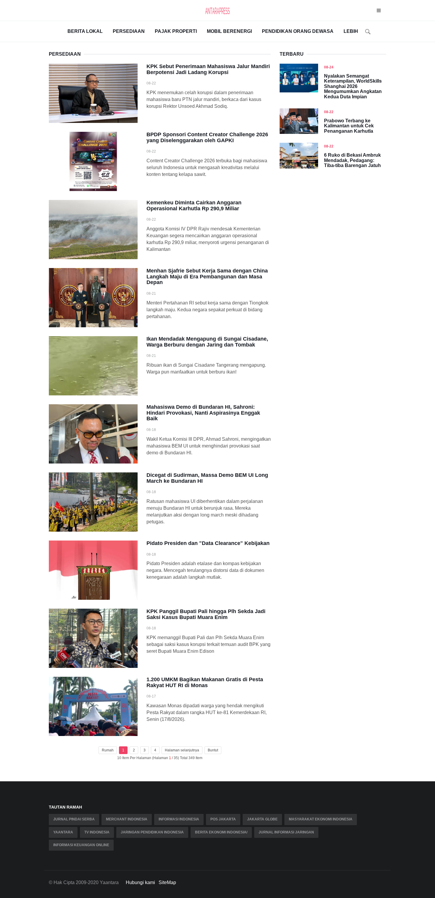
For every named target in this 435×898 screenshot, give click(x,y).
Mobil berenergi (229, 31)
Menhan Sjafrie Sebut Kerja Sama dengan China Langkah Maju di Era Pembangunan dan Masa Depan (207, 277)
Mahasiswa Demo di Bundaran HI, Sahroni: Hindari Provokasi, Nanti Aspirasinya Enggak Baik (203, 413)
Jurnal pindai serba (74, 819)
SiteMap (167, 882)
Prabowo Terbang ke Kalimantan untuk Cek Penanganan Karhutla (349, 126)
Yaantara (63, 832)
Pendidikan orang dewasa (298, 31)
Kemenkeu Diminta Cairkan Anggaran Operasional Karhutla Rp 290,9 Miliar (193, 205)
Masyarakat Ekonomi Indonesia (320, 819)
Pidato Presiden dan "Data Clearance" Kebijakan (208, 543)
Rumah (108, 750)
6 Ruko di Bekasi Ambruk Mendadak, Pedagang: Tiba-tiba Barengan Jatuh (352, 160)
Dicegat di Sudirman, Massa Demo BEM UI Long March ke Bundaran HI (207, 478)
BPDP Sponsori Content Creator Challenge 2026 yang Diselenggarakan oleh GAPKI (207, 137)
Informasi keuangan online (81, 845)
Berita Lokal (85, 31)
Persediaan (129, 31)
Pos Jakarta (223, 819)
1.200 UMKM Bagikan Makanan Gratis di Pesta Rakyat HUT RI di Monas (204, 682)
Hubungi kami (140, 882)
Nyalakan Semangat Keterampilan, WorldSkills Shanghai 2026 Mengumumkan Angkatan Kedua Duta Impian (353, 86)
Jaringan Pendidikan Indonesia (152, 832)
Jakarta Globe (262, 819)
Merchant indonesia (126, 819)
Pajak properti (176, 31)
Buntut (213, 750)
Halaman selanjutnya (182, 750)
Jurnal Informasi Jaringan (286, 832)
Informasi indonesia (179, 819)
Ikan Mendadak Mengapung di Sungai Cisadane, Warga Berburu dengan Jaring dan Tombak (207, 342)
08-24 (329, 67)
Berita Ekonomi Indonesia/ (221, 832)
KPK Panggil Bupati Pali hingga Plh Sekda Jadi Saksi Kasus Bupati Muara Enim (205, 614)
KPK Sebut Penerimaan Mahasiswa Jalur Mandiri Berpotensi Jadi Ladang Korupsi (208, 69)
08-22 (329, 112)
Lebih (351, 31)
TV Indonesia (96, 832)
